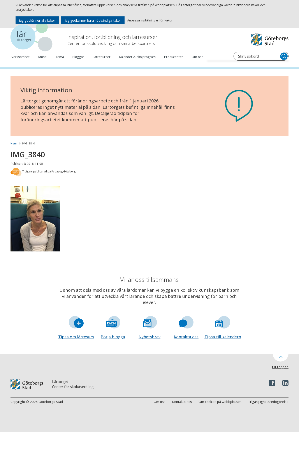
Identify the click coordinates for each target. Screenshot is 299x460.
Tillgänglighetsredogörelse (268, 401)
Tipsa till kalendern (222, 336)
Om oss (197, 56)
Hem (14, 143)
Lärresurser (102, 56)
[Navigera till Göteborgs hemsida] (269, 39)
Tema (59, 56)
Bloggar (78, 56)
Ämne (42, 56)
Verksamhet (20, 56)
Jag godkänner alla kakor (37, 20)
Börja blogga (113, 336)
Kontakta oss (186, 336)
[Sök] (284, 56)
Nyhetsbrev (149, 336)
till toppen (280, 367)
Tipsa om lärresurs (76, 336)
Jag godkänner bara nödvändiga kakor (93, 20)
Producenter (173, 56)
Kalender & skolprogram (137, 56)
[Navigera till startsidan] (32, 37)
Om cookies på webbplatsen (220, 401)
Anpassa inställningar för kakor (150, 20)
